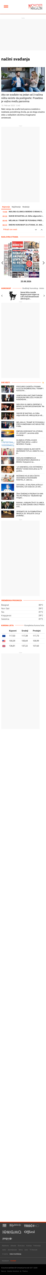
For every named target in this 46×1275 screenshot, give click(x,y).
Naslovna (5, 1246)
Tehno (21, 1250)
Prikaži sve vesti (10, 229)
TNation (25, 1271)
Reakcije (26, 207)
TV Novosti (33, 1250)
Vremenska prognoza (11, 600)
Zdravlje (13, 1246)
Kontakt (13, 1261)
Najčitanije (16, 207)
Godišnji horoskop (30, 288)
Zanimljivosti (12, 1250)
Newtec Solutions (13, 1271)
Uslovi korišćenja (15, 1254)
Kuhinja (29, 1246)
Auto (26, 1250)
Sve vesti (5, 382)
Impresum (5, 1261)
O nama (5, 1254)
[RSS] (43, 382)
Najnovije (6, 207)
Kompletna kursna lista (34, 625)
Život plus (21, 1246)
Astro (41, 288)
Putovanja (37, 1246)
